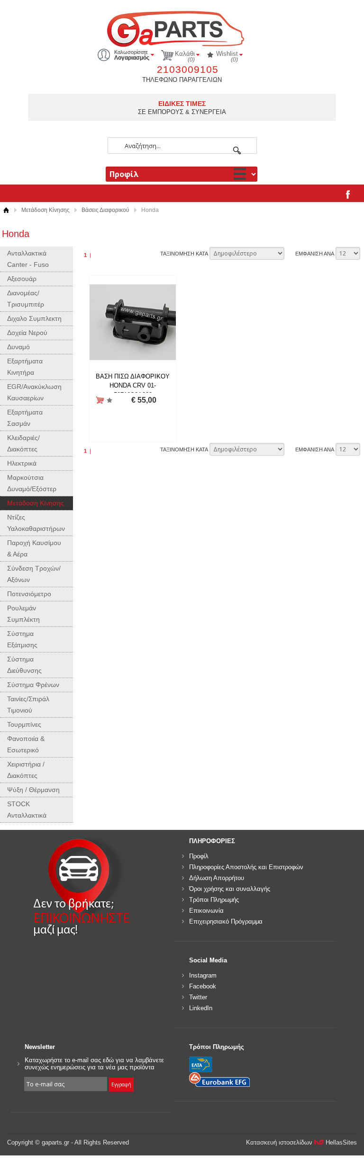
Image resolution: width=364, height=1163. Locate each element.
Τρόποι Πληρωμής (214, 899)
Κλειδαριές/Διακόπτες (23, 443)
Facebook (202, 986)
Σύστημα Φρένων (33, 684)
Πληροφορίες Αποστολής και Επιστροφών (246, 867)
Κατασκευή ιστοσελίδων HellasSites (301, 1142)
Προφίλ (199, 856)
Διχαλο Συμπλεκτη (34, 318)
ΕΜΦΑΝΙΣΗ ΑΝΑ (314, 253)
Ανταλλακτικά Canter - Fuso (28, 258)
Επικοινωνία (206, 910)
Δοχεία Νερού (27, 332)
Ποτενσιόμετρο (29, 594)
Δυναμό (18, 347)
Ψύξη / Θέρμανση (33, 789)
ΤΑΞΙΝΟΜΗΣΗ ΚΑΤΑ (184, 253)
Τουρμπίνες (24, 724)
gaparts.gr (182, 27)
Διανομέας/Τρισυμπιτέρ (25, 298)
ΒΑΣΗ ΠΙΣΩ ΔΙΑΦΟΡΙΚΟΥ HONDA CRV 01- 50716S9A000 (133, 385)
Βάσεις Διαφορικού (105, 210)
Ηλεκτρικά (21, 463)
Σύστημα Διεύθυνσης (24, 664)
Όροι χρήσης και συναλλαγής (229, 888)
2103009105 (187, 69)
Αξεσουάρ (21, 278)
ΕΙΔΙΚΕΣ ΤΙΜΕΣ (182, 103)
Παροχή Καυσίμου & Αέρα (34, 548)
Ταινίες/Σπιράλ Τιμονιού (28, 704)
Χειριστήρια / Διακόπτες (26, 769)
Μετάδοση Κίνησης (45, 210)
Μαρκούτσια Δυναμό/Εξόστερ (31, 483)
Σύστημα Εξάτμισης (22, 639)
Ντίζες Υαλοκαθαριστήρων (36, 522)
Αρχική (6, 210)
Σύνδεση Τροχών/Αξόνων (34, 573)
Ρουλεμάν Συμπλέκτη (23, 613)
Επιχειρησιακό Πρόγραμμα (226, 921)
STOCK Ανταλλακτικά (26, 809)
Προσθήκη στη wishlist (110, 400)
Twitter (198, 997)
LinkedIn (200, 1008)
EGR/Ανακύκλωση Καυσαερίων (34, 392)
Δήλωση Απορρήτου (216, 877)
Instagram (203, 975)
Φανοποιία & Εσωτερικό (26, 744)
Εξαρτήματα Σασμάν (25, 417)
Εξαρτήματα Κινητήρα (25, 366)
